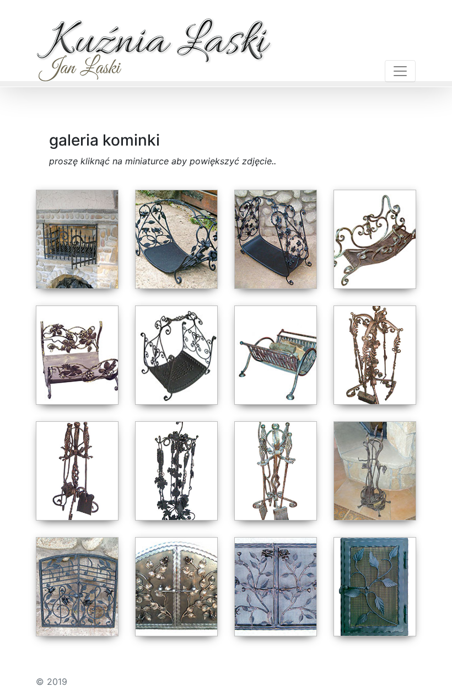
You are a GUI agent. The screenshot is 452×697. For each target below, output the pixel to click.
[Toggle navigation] (400, 71)
